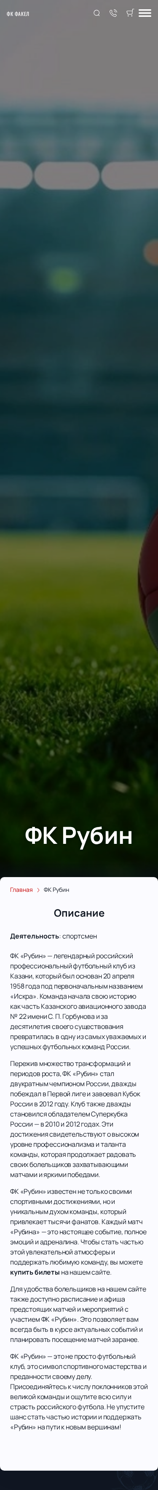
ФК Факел (18, 13)
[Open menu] (145, 13)
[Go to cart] (130, 13)
